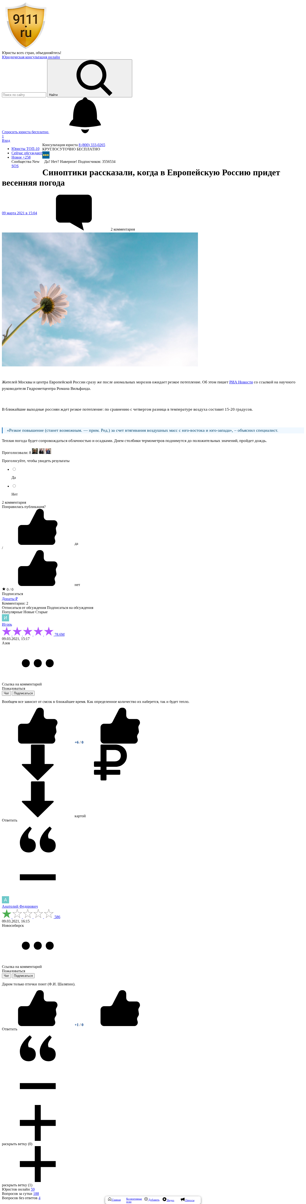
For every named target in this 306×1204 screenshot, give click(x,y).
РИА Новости (241, 382)
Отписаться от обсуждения (24, 608)
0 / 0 (9, 589)
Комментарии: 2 (15, 603)
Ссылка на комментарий (22, 684)
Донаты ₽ (10, 599)
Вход (6, 140)
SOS (15, 166)
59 (33, 1189)
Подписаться (12, 594)
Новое (21, 157)
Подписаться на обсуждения (70, 608)
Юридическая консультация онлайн (31, 57)
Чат (6, 693)
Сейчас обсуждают (26, 153)
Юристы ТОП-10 (25, 149)
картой (80, 816)
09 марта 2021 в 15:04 (19, 213)
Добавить (153, 1199)
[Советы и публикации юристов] (26, 48)
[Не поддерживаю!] (120, 742)
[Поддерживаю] (38, 742)
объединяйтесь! (48, 53)
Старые (41, 612)
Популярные (12, 612)
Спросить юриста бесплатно (25, 132)
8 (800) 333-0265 (92, 145)
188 (36, 1194)
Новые (28, 612)
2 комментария (14, 502)
